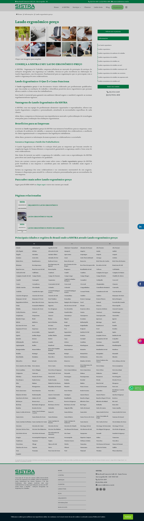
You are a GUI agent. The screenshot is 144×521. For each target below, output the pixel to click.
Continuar (128, 517)
